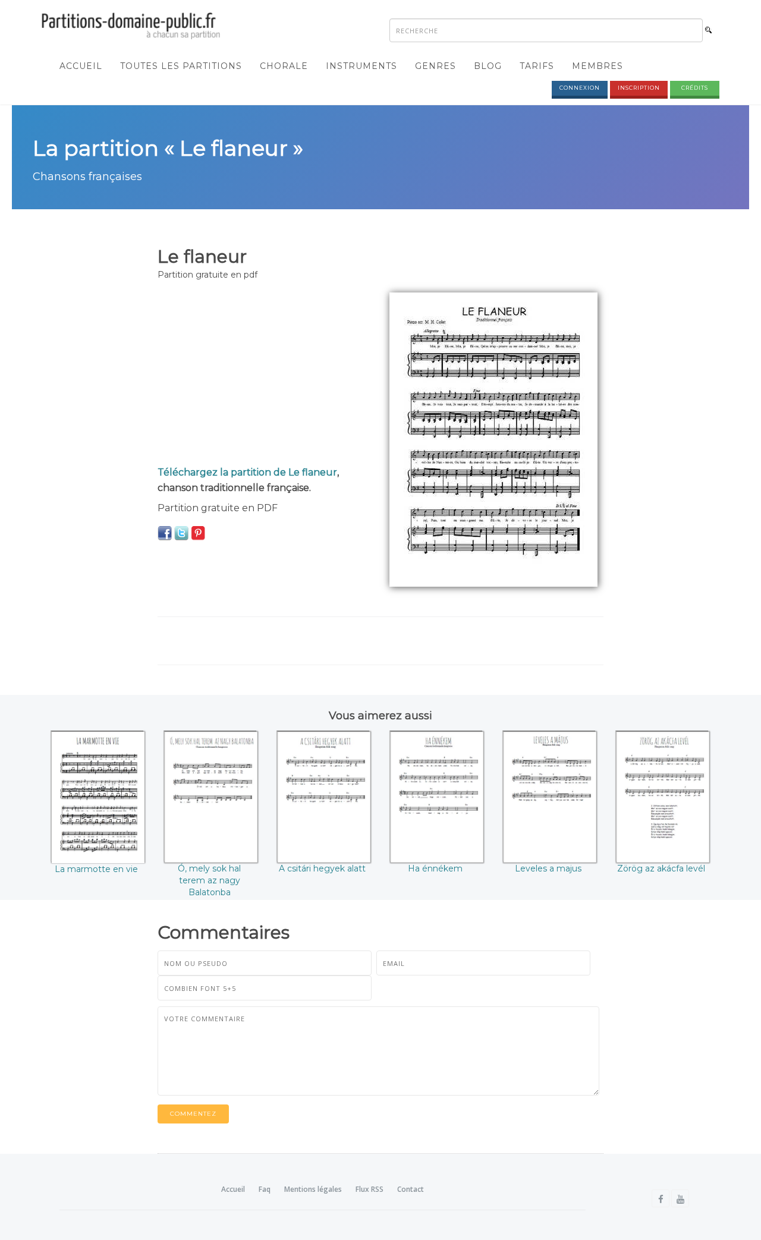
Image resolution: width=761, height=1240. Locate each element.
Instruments (361, 66)
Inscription (639, 87)
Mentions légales (313, 1189)
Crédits (695, 87)
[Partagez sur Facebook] (165, 532)
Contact (410, 1189)
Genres (435, 66)
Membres (597, 66)
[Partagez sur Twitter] (181, 532)
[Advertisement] (265, 375)
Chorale (284, 66)
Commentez (193, 1114)
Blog (488, 66)
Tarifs (537, 66)
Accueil (80, 66)
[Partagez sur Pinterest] (198, 532)
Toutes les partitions (181, 66)
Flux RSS (369, 1189)
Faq (265, 1189)
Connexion (579, 87)
